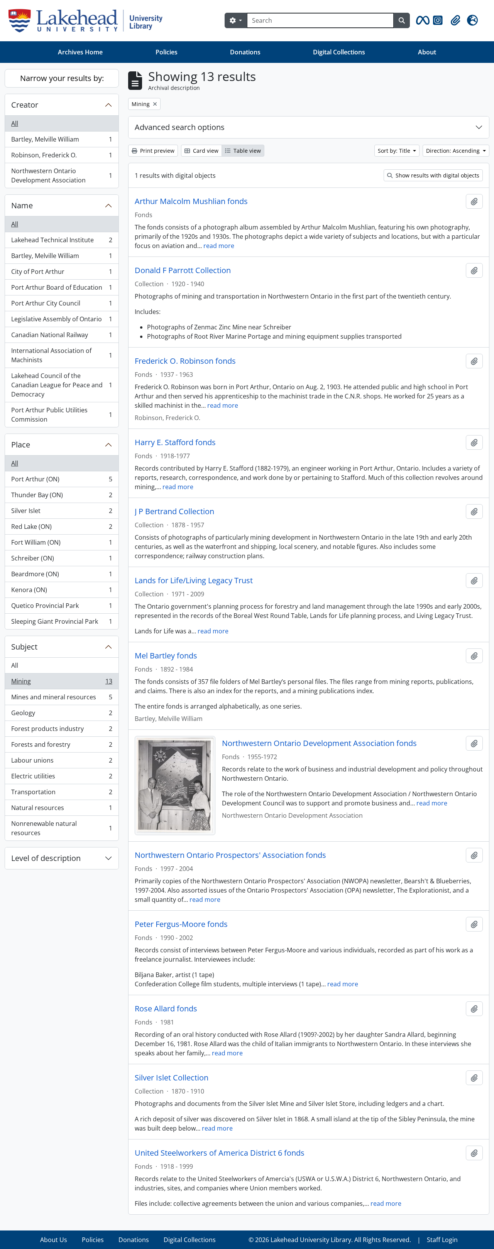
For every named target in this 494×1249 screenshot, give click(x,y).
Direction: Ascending (453, 150)
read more (218, 245)
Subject (24, 646)
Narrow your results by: (62, 78)
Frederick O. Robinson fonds (185, 361)
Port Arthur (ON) (61, 481)
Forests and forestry (61, 746)
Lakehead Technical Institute (61, 242)
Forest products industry (61, 730)
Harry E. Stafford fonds (175, 442)
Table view (246, 150)
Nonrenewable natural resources (61, 828)
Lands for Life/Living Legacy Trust (194, 580)
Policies (167, 52)
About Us (53, 1239)
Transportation (61, 794)
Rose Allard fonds (166, 1008)
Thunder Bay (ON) (61, 497)
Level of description (46, 858)
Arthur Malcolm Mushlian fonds (191, 201)
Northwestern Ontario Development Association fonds (319, 743)
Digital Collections (339, 52)
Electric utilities (61, 778)
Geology (61, 715)
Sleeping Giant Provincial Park (61, 623)
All (14, 123)
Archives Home (80, 52)
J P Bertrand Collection (174, 511)
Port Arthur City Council (61, 305)
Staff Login (442, 1239)
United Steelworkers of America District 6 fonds (220, 1153)
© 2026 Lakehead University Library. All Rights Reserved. (330, 1239)
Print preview (156, 150)
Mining (61, 683)
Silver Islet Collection (171, 1077)
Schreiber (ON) (61, 560)
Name (22, 205)
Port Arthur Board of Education (61, 289)
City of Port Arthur (61, 273)
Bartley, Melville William (61, 141)
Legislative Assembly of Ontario (61, 321)
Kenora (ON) (61, 592)
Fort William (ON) (61, 544)
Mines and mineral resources (61, 699)
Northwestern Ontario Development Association (61, 175)
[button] (421, 20)
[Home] (88, 20)
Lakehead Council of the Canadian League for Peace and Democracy (61, 384)
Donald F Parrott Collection (183, 270)
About (427, 52)
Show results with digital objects (436, 175)
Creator (24, 105)
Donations (245, 52)
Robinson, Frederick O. (61, 157)
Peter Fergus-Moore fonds (181, 924)
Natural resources (61, 809)
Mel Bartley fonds (166, 655)
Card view (204, 150)
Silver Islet (61, 512)
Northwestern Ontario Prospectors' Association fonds (230, 855)
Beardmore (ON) (61, 576)
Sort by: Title (395, 150)
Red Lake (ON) (61, 528)
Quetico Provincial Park (61, 607)
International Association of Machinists (61, 355)
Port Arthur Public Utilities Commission (61, 415)
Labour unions (61, 762)
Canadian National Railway (61, 337)
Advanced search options (180, 127)
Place (20, 444)
